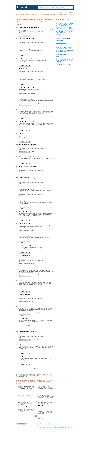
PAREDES (58, 57)
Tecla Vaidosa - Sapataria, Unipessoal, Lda (28, 144)
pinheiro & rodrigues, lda (43, 386)
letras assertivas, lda (42, 415)
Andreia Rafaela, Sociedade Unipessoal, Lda (29, 27)
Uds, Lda (21, 133)
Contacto (69, 427)
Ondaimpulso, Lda (23, 109)
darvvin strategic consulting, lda (25, 401)
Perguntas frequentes (39, 427)
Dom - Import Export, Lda (24, 223)
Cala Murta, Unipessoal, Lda (25, 177)
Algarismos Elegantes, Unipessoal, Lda (28, 331)
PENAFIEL (58, 40)
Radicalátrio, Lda (23, 344)
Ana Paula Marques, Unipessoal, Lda (27, 87)
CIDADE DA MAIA (59, 54)
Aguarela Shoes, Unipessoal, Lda (26, 189)
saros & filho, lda (42, 405)
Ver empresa (22, 35)
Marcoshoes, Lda (23, 68)
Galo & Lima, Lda (23, 280)
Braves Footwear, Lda (24, 356)
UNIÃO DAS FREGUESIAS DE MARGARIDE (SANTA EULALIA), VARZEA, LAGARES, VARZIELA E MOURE (64, 31)
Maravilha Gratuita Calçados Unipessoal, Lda (29, 156)
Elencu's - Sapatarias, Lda (25, 236)
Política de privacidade (46, 427)
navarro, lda (40, 410)
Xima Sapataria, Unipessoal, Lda (26, 58)
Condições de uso (63, 427)
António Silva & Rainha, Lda (25, 294)
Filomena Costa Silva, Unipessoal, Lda (28, 211)
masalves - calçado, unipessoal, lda (26, 386)
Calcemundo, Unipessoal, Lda (26, 99)
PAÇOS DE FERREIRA (60, 38)
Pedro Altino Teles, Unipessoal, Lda (27, 49)
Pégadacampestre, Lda (24, 201)
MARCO (57, 56)
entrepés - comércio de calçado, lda (46, 400)
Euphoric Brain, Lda (23, 318)
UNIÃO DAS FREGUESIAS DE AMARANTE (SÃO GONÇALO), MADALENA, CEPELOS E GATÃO (64, 60)
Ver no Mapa (28, 35)
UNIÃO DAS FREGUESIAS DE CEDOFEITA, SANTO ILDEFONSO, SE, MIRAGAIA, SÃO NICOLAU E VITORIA (64, 24)
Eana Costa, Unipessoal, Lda (25, 78)
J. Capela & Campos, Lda (24, 255)
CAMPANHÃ (58, 34)
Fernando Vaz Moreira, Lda (25, 245)
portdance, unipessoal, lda (44, 395)
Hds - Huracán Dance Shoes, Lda (26, 38)
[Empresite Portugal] (22, 8)
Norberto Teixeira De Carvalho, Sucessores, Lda (30, 269)
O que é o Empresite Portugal (55, 427)
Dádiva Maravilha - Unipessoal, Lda (27, 121)
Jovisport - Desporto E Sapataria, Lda (27, 166)
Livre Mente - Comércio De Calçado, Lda (28, 306)
